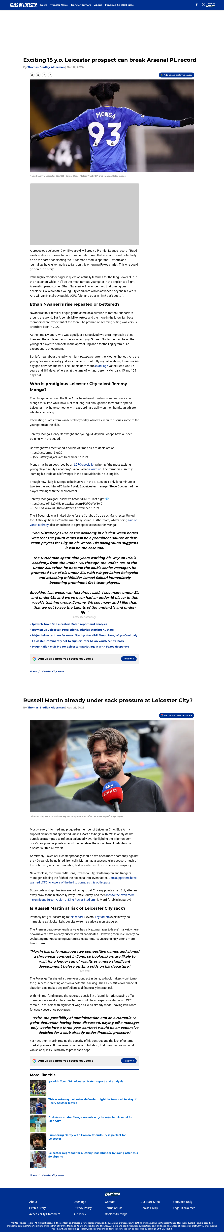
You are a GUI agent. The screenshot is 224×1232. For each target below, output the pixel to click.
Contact (110, 1202)
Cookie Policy (149, 1208)
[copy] (50, 75)
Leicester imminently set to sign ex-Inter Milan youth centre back (78, 641)
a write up (94, 469)
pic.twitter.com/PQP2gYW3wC (82, 503)
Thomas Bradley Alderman (46, 67)
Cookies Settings (116, 1214)
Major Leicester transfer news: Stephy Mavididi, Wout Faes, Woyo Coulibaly (84, 635)
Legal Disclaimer (184, 1208)
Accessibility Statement (44, 1214)
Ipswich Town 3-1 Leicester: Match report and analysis (69, 624)
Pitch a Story (37, 1208)
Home (33, 671)
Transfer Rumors (81, 4)
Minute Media (26, 1223)
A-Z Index (80, 1214)
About (98, 4)
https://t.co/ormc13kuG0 (46, 452)
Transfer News (58, 4)
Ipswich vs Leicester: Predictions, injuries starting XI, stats (73, 629)
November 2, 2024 (88, 508)
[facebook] (196, 4)
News (43, 4)
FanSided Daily (182, 1202)
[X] (203, 4)
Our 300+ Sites (150, 1202)
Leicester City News (52, 671)
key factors (102, 917)
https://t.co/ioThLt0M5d (46, 503)
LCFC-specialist (84, 464)
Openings (80, 1202)
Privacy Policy (83, 1208)
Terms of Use (114, 1208)
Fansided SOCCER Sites (119, 4)
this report (76, 917)
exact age (101, 366)
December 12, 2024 (76, 457)
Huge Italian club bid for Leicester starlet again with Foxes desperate (80, 646)
